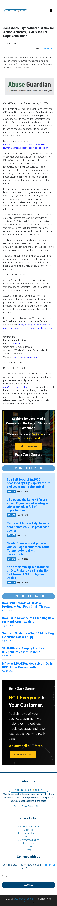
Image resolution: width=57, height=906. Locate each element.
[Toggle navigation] (51, 10)
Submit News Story (28, 446)
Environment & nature (28, 833)
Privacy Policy (27, 806)
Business (28, 829)
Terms (16, 806)
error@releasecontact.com (16, 387)
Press (28, 849)
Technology (28, 843)
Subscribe (28, 885)
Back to (28, 902)
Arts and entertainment (28, 826)
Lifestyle (28, 846)
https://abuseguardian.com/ (25, 357)
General (28, 836)
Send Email (14, 343)
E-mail (5, 876)
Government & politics (28, 839)
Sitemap (39, 806)
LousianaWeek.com (23, 898)
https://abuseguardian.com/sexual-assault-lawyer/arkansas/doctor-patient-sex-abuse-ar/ (28, 328)
